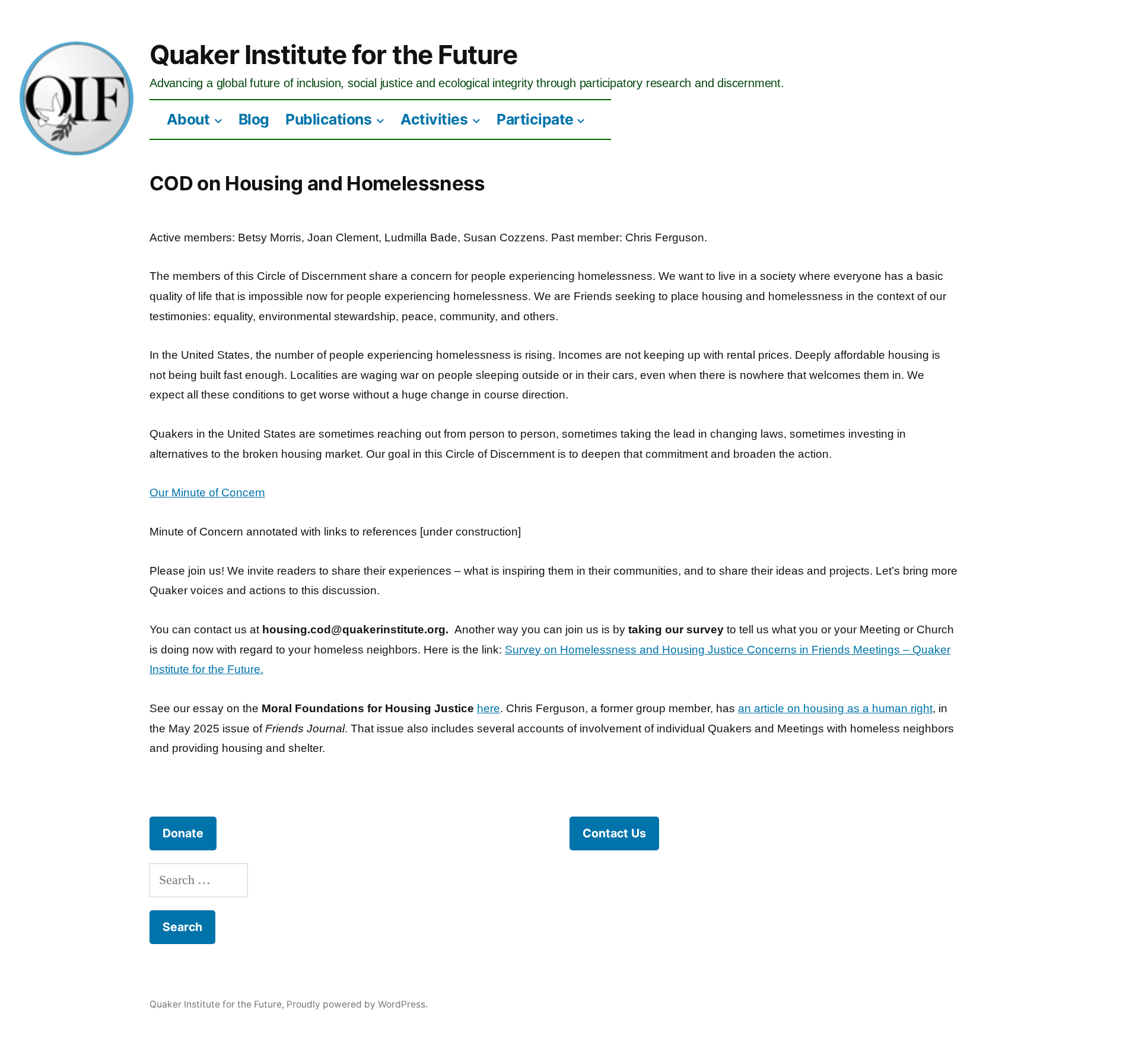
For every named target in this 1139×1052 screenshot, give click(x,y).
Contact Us (614, 833)
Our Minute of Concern (207, 492)
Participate (535, 119)
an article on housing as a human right (835, 708)
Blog (253, 119)
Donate (183, 833)
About (188, 119)
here (488, 708)
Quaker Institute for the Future (333, 55)
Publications (328, 119)
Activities (433, 119)
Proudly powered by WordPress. (357, 1004)
